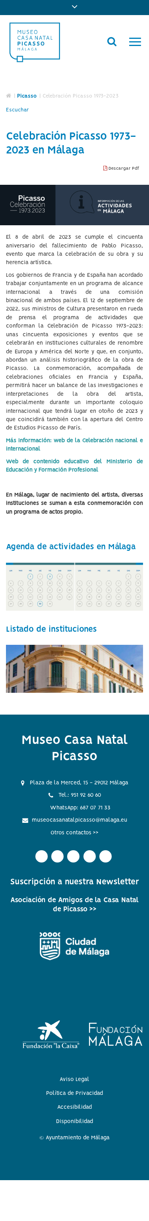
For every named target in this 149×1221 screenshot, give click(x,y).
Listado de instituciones (51, 629)
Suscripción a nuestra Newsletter (74, 882)
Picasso (27, 96)
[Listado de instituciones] (74, 669)
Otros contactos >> (74, 833)
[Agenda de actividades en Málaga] (74, 587)
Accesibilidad (74, 1107)
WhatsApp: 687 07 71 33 (80, 808)
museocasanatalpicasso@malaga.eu (79, 820)
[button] (74, 7)
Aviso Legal (74, 1079)
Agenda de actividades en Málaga (71, 547)
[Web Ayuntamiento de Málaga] (74, 946)
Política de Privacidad (74, 1093)
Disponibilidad (74, 1121)
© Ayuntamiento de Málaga (74, 1137)
